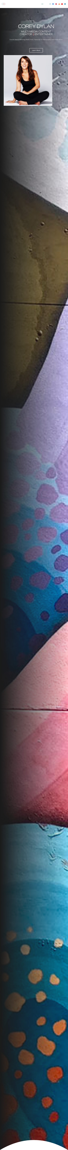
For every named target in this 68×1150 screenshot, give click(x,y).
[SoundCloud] (59, 4)
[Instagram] (50, 4)
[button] (42, 4)
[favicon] (3, 4)
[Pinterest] (56, 4)
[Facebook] (53, 4)
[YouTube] (62, 4)
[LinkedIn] (65, 4)
